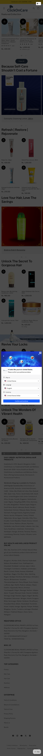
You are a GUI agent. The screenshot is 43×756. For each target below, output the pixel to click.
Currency (8, 392)
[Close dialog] (40, 353)
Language (8, 385)
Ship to (8, 377)
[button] (38, 3)
